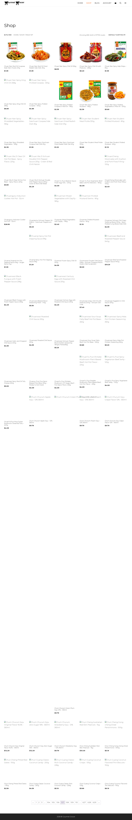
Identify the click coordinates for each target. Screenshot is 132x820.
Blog (97, 3)
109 (72, 802)
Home (80, 3)
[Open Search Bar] (120, 3)
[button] (125, 3)
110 (76, 802)
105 (53, 802)
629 (94, 802)
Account (107, 3)
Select (7, 75)
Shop (88, 3)
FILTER (8, 35)
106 (58, 802)
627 (84, 802)
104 (48, 802)
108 (67, 802)
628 (89, 802)
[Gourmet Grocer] (14, 3)
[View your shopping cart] (115, 3)
